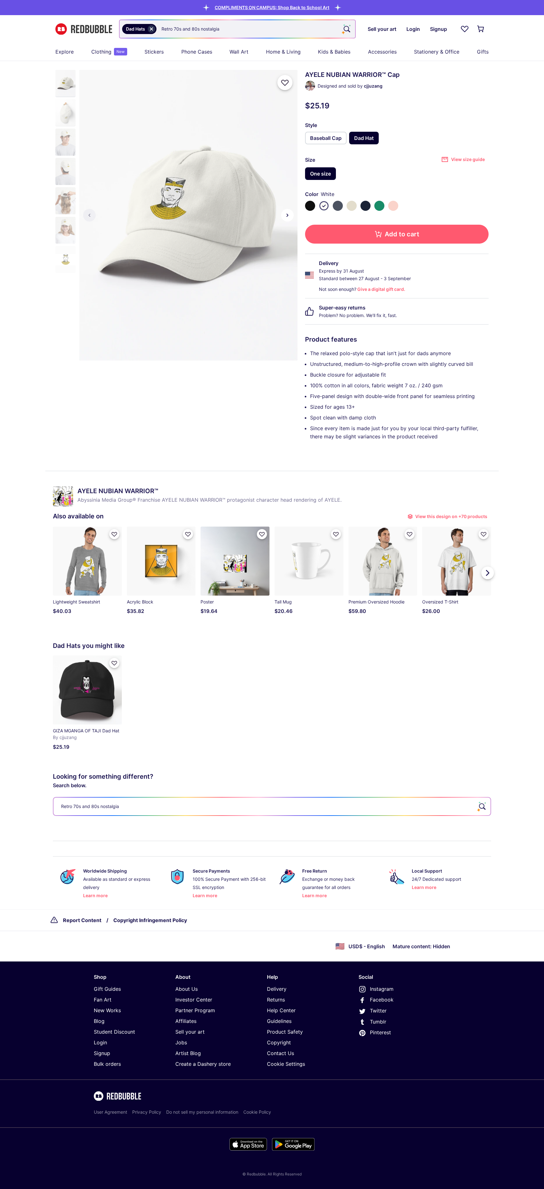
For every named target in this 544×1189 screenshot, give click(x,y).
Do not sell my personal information (202, 1112)
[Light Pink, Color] (393, 206)
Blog (99, 1021)
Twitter (378, 1010)
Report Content (82, 920)
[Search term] (346, 29)
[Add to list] (284, 82)
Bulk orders (107, 1064)
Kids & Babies (334, 52)
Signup (102, 1053)
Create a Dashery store (203, 1064)
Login (100, 1042)
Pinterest (380, 1032)
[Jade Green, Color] (379, 206)
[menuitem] (64, 52)
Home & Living (283, 52)
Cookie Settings (286, 1064)
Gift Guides (107, 989)
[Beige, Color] (352, 206)
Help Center (281, 1010)
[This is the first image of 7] (89, 215)
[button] (272, 7)
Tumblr (378, 1022)
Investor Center (193, 999)
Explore (64, 52)
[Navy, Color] (365, 206)
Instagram (382, 989)
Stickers (154, 52)
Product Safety (285, 1032)
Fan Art (102, 999)
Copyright (279, 1042)
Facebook (382, 999)
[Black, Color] (310, 206)
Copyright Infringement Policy (150, 920)
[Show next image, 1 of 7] (287, 215)
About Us (186, 989)
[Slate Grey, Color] (338, 206)
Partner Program (195, 1010)
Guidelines (279, 1021)
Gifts (483, 52)
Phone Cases (196, 52)
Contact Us (280, 1053)
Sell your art (190, 1032)
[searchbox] (272, 806)
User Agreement (110, 1112)
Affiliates (185, 1021)
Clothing (108, 52)
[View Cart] (481, 29)
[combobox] (237, 29)
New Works (107, 1010)
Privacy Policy (146, 1112)
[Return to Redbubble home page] (83, 29)
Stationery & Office (436, 52)
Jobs (181, 1042)
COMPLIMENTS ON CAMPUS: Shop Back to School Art (272, 7)
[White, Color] (324, 206)
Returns (276, 999)
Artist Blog (188, 1053)
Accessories (382, 52)
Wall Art (239, 52)
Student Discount (114, 1032)
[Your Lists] (464, 29)
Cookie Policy (257, 1112)
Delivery (276, 989)
